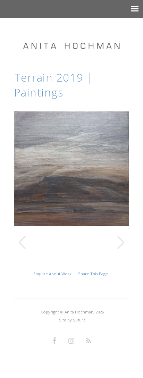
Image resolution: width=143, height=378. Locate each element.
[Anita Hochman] (71, 38)
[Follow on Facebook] (54, 341)
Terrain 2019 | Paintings (53, 85)
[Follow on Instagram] (71, 341)
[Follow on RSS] (88, 341)
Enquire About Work (52, 273)
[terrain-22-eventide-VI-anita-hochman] (71, 224)
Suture (79, 319)
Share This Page (93, 273)
